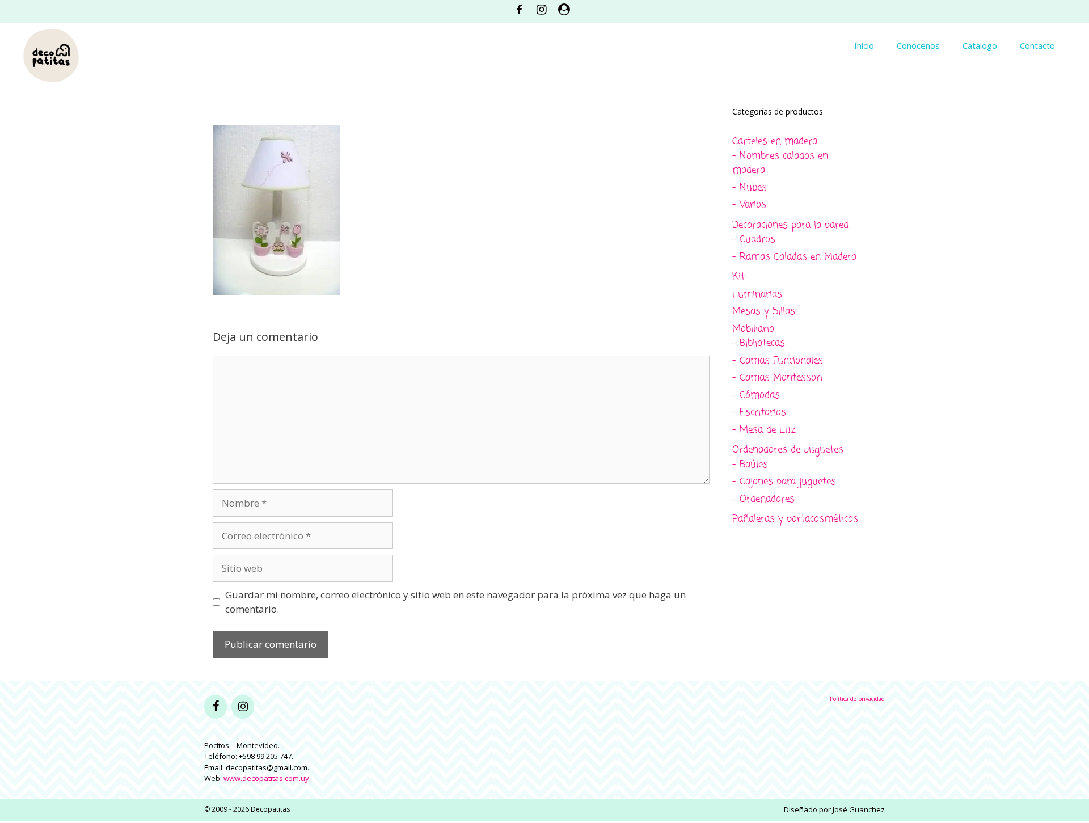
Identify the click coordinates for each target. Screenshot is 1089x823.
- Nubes (749, 188)
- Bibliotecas (758, 343)
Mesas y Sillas (763, 312)
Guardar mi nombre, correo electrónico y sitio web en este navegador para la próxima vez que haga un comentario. (455, 602)
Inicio (864, 45)
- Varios (749, 205)
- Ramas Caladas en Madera (794, 257)
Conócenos (918, 45)
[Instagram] (242, 707)
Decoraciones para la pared (790, 225)
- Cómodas (756, 396)
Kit (738, 277)
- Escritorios (759, 413)
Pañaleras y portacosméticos (795, 519)
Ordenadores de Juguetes (787, 450)
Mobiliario (753, 329)
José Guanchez (859, 809)
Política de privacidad (857, 699)
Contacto (1037, 45)
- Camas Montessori (777, 378)
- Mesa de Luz (763, 430)
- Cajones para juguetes (784, 482)
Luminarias (757, 295)
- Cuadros (753, 240)
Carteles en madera (774, 141)
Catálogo (980, 45)
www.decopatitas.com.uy (266, 778)
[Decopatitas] (51, 54)
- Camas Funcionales (777, 361)
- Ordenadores (763, 499)
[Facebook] (215, 707)
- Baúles (750, 465)
